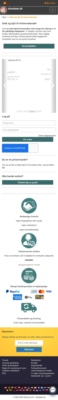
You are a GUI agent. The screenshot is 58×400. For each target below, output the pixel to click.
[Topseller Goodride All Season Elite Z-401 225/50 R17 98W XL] (29, 60)
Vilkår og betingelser (10, 365)
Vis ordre (27, 139)
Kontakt (34, 363)
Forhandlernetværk (38, 368)
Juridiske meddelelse (10, 371)
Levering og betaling (10, 363)
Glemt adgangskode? (47, 136)
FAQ (4, 373)
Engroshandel (36, 365)
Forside (5, 360)
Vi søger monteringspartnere (42, 373)
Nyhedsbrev (36, 360)
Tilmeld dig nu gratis (28, 182)
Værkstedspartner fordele (41, 371)
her (3, 167)
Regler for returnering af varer (14, 368)
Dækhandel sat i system (41, 376)
